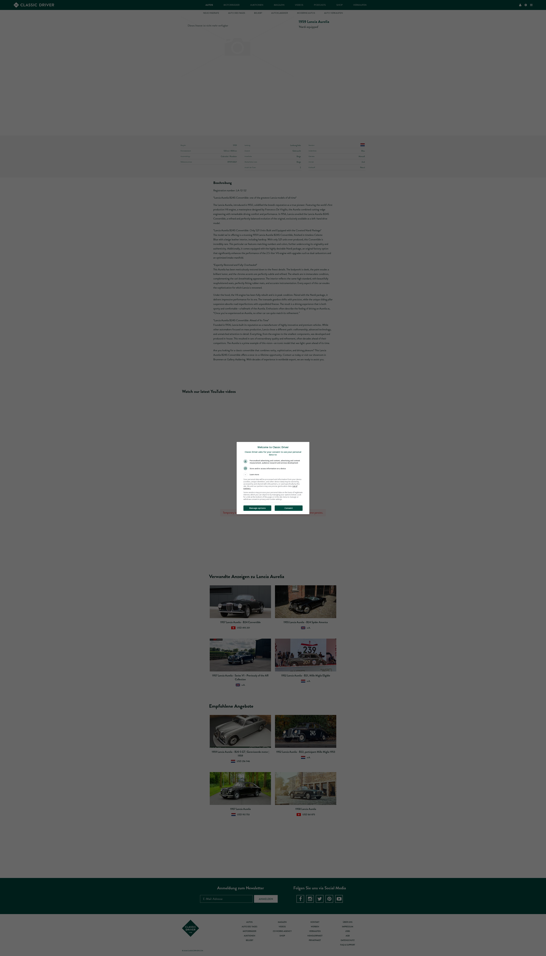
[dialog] (273, 478)
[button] (273, 475)
